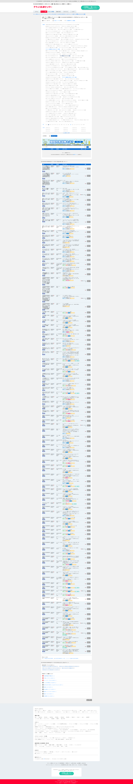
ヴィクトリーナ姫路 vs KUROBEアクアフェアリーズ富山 (54, 72)
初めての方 (58, 11)
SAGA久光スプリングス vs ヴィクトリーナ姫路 (82, 39)
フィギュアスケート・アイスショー (40, 729)
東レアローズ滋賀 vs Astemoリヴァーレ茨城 (52, 85)
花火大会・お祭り (69, 739)
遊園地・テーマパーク (38, 744)
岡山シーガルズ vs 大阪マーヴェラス (83, 67)
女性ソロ (49, 710)
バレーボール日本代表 (73, 729)
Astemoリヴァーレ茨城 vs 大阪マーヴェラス (70, 113)
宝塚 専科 (67, 717)
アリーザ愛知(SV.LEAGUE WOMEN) (48, 658)
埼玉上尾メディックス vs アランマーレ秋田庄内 (69, 70)
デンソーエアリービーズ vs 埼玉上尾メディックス (69, 82)
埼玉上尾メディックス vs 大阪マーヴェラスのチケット (50, 666)
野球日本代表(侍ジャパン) (50, 726)
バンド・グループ (56, 710)
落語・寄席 (63, 718)
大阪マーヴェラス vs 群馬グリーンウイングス (52, 80)
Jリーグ (41, 728)
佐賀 (81, 124)
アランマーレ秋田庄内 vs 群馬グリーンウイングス (53, 100)
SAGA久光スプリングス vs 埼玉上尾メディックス (53, 65)
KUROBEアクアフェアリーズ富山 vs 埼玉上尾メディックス (54, 44)
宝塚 (35, 717)
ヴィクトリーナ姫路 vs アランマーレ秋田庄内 (52, 88)
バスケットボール (83, 729)
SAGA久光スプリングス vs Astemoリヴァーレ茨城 (53, 77)
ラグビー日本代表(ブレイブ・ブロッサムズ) (58, 731)
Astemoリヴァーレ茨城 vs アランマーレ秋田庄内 (70, 83)
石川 (66, 124)
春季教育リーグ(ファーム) (39, 726)
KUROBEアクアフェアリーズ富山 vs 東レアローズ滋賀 (53, 34)
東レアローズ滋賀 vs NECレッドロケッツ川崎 (52, 116)
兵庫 (77, 124)
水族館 (45, 744)
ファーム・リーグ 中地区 (84, 723)
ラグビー (47, 731)
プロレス (45, 732)
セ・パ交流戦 (53, 723)
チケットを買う (44, 11)
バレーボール (55, 729)
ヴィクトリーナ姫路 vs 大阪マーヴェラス (71, 118)
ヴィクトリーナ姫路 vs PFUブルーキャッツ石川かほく (70, 31)
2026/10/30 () (57, 129)
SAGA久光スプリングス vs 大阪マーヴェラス (68, 95)
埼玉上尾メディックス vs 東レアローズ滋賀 (68, 75)
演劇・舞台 (37, 715)
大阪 (74, 124)
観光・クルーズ (74, 751)
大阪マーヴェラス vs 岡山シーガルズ (51, 29)
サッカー (36, 728)
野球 (35, 723)
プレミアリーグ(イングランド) (64, 728)
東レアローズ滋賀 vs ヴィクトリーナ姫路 (66, 80)
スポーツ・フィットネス (66, 751)
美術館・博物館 (59, 744)
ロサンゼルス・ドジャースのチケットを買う (59, 758)
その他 (66, 746)
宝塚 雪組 (51, 717)
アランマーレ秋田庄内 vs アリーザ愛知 (70, 67)
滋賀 (72, 124)
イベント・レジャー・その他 (41, 736)
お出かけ (37, 750)
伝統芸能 (52, 718)
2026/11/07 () (83, 129)
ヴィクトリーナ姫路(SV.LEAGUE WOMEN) (72, 658)
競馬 (64, 732)
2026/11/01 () (74, 129)
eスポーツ (64, 737)
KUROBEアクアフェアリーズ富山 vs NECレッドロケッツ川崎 (54, 93)
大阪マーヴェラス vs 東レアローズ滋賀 (77, 55)
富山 (64, 124)
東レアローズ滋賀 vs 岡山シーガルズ (64, 50)
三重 (70, 124)
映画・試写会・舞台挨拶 (60, 739)
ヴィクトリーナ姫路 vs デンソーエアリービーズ (71, 44)
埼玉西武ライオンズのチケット (49, 696)
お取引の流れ (73, 763)
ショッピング (48, 746)
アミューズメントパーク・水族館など (41, 751)
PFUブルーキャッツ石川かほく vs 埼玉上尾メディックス (80, 50)
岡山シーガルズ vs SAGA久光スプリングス (52, 55)
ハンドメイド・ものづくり (47, 753)
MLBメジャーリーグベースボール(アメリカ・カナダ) (65, 726)
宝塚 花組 (40, 717)
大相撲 (36, 732)
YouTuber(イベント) (71, 737)
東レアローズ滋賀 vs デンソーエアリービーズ (68, 37)
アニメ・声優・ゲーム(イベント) (55, 737)
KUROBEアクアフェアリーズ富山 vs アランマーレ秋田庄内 (70, 62)
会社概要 (79, 763)
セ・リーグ (40, 723)
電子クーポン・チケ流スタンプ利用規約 (79, 764)
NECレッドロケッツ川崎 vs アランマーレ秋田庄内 (67, 42)
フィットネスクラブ (78, 744)
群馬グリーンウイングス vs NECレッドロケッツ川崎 (53, 70)
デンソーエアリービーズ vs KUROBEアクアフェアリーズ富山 (54, 67)
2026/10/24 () (83, 127)
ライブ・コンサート (39, 708)
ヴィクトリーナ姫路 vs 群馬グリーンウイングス (52, 64)
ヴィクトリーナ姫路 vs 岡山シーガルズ (67, 103)
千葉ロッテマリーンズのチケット (49, 678)
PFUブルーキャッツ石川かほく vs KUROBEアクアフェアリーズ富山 (68, 106)
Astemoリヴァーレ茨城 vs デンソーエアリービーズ (53, 62)
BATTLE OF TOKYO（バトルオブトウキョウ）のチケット (53, 684)
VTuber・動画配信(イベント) (39, 739)
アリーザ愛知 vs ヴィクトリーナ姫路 (65, 55)
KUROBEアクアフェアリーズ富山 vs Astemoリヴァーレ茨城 (73, 57)
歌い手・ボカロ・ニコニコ (92, 710)
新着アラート (75, 154)
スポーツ (37, 722)
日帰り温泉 (51, 751)
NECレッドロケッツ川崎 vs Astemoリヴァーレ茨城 (68, 64)
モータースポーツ (58, 732)
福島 (50, 124)
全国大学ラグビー (88, 731)
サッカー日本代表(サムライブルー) (50, 728)
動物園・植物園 (51, 744)
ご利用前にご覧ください (90, 7)
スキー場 (70, 744)
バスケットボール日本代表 (39, 731)
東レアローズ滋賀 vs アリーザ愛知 (83, 100)
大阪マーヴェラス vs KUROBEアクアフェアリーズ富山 (69, 49)
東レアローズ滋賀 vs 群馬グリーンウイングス (52, 42)
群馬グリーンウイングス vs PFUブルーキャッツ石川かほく (54, 90)
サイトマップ (57, 764)
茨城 (53, 124)
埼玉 (57, 124)
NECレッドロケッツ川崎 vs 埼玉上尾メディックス (66, 121)
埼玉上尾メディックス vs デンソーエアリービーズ (53, 26)
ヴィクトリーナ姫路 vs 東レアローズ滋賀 (51, 47)
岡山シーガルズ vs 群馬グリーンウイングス (67, 39)
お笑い (83, 717)
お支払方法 (84, 763)
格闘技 (40, 732)
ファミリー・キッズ (50, 739)
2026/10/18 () (65, 127)
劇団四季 (87, 717)
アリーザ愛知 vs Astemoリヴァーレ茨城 (51, 121)
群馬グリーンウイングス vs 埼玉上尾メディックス (53, 108)
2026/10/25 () (48, 129)
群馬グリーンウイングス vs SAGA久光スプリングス (69, 59)
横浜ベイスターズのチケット (49, 693)
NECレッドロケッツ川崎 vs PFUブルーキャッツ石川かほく (54, 57)
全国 (43, 124)
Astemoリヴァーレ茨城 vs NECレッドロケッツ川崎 (70, 34)
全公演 (44, 24)
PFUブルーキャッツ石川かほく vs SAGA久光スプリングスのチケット (69, 666)
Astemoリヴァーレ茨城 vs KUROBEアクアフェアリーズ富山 (54, 118)
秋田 (46, 124)
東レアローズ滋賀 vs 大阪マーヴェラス (51, 106)
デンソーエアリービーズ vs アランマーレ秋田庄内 (53, 103)
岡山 (79, 124)
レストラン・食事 (56, 746)
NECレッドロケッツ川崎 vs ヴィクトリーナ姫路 (65, 29)
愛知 (68, 124)
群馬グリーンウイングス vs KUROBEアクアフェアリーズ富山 (69, 85)
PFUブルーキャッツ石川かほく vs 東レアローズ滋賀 (69, 26)
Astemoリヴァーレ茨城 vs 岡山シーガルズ (70, 72)
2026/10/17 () (57, 127)
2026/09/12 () (48, 127)
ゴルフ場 (65, 744)
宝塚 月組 (45, 717)
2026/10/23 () (74, 127)
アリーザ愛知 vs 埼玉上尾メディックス (65, 88)
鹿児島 (84, 124)
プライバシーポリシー (50, 764)
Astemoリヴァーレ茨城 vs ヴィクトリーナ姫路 (68, 52)
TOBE (80, 710)
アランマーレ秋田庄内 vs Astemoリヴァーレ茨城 (53, 49)
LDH (84, 710)
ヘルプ (73, 11)
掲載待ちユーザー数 (57, 20)
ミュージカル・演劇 (38, 718)
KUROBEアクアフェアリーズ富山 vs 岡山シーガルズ (53, 83)
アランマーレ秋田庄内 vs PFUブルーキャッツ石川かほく (54, 113)
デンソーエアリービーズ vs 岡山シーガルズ (79, 88)
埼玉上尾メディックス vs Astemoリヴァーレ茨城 (53, 37)
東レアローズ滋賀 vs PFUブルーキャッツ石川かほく (69, 65)
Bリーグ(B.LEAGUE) (91, 729)
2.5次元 (78, 717)
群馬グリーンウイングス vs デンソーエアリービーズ (68, 116)
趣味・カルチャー (38, 753)
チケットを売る (51, 11)
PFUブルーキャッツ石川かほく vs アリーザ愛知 (81, 80)
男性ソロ (44, 710)
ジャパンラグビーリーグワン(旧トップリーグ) (75, 731)
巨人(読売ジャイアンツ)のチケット (50, 689)
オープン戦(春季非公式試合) (62, 723)
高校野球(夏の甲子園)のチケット (49, 675)
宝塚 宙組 (62, 717)
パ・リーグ (46, 723)
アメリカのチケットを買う (39, 758)
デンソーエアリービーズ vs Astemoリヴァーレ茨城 (69, 108)
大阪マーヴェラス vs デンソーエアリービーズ (70, 90)
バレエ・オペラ (46, 718)
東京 (59, 124)
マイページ (66, 11)
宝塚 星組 (56, 717)
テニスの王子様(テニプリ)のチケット (50, 682)
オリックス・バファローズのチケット (50, 680)
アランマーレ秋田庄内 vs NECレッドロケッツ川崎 (69, 77)
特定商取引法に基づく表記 (66, 764)
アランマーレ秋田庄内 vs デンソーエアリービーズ (53, 59)
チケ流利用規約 (61, 763)
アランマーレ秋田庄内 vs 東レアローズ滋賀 (71, 93)
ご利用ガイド (67, 763)
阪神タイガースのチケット (48, 687)
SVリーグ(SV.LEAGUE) (64, 729)
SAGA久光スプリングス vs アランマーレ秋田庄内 (53, 52)
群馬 (55, 124)
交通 (62, 746)
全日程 (44, 127)
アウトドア (57, 751)
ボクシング (51, 732)
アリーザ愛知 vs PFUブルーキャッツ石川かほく (52, 39)
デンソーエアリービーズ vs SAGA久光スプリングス (53, 31)
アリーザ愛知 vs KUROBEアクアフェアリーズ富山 (53, 75)
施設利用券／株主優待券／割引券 (42, 743)
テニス (50, 729)
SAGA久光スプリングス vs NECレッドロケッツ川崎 (53, 82)
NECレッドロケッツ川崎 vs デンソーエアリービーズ (53, 98)
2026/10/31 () (65, 129)
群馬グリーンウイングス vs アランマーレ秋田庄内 (53, 32)
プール (36, 746)
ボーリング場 (41, 746)
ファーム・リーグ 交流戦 (42, 725)
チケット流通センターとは (52, 763)
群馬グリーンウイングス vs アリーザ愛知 (51, 50)
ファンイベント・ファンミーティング (41, 737)
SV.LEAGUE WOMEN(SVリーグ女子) (60, 658)
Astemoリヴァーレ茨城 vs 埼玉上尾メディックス (53, 95)
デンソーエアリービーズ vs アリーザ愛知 (65, 47)
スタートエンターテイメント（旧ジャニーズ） (69, 710)
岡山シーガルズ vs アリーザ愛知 (69, 111)
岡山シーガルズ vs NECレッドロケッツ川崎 (79, 47)
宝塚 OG (73, 717)
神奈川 (62, 124)
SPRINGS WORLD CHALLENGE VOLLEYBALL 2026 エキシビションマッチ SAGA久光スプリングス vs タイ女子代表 (62, 24)
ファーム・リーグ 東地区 (73, 723)
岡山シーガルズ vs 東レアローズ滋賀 (67, 98)
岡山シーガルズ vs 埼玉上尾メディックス (67, 32)
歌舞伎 (58, 718)
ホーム (36, 11)
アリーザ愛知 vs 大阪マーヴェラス (78, 29)
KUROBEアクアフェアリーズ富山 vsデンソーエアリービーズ (54, 111)
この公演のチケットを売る (70, 20)
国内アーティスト (38, 710)
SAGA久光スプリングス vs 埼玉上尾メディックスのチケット (51, 669)
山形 (48, 124)
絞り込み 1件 (54, 135)
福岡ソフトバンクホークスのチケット (50, 691)
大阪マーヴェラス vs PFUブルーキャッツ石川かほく (69, 100)
